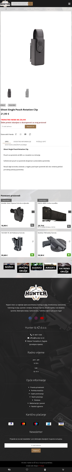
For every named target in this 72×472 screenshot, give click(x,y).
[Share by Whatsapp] (20, 134)
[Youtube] (42, 318)
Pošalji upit (41, 142)
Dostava (37, 400)
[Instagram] (36, 318)
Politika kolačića (37, 390)
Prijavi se (36, 450)
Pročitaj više (69, 226)
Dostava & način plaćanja (16, 145)
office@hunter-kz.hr (37, 338)
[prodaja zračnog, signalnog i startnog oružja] (5, 3)
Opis (6, 142)
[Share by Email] (25, 134)
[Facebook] (30, 318)
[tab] (7, 141)
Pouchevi (12, 105)
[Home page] (6, 9)
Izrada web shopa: (32, 466)
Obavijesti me (30, 126)
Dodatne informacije (22, 142)
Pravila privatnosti (37, 387)
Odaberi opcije (32, 225)
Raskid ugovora (37, 406)
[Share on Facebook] (16, 134)
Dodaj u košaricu (32, 254)
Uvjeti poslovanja (37, 394)
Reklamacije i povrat (37, 403)
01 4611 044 (37, 335)
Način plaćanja (37, 397)
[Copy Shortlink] (30, 134)
